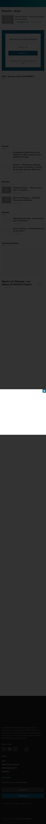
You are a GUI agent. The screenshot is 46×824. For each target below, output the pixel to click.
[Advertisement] (23, 412)
